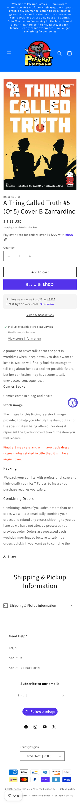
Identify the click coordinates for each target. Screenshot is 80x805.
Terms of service (41, 795)
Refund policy (67, 788)
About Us (15, 658)
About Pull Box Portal (24, 668)
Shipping (8, 227)
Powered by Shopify (43, 788)
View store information (24, 338)
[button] (9, 53)
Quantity (8, 247)
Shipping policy (64, 795)
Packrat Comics (23, 788)
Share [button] (12, 556)
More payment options (40, 314)
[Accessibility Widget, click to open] (73, 402)
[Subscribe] (62, 696)
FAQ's (13, 648)
